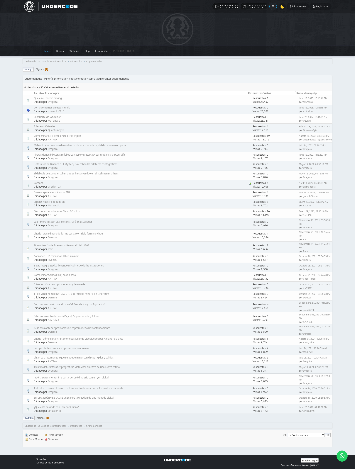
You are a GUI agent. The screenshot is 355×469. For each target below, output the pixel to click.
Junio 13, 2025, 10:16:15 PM (313, 107)
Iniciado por (52, 93)
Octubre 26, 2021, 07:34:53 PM (315, 256)
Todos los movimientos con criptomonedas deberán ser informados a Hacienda (78, 388)
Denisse (52, 237)
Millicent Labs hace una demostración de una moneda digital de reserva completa (80, 145)
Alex (305, 239)
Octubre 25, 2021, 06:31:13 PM (315, 265)
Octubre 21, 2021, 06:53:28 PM (315, 284)
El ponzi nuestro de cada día (49, 201)
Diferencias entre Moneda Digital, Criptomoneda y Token (66, 316)
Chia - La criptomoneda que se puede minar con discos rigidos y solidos (74, 357)
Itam (50, 249)
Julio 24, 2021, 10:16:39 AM (313, 348)
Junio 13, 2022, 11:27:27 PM (313, 154)
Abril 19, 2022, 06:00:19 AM (313, 183)
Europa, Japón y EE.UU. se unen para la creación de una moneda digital (74, 397)
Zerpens (306, 465)
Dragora (53, 101)
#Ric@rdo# (309, 342)
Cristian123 (54, 186)
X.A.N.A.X (53, 320)
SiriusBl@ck (54, 410)
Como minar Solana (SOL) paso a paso (55, 275)
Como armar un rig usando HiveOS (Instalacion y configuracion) (69, 304)
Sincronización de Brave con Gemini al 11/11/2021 (62, 245)
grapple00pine (310, 196)
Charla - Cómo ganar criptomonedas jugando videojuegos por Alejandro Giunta (78, 338)
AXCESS (307, 205)
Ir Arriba (28, 418)
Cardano (38, 183)
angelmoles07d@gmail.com (317, 139)
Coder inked (309, 278)
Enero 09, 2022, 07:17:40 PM (313, 211)
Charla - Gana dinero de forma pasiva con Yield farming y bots (68, 233)
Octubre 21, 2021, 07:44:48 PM (315, 275)
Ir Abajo (28, 69)
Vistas (267, 93)
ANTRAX (52, 139)
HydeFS (52, 259)
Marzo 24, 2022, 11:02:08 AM (314, 192)
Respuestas (255, 93)
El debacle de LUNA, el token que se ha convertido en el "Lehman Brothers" (76, 173)
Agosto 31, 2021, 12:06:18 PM (314, 338)
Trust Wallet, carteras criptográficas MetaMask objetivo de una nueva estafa (77, 367)
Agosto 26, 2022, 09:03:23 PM (314, 135)
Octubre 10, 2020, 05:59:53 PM (315, 397)
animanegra (309, 186)
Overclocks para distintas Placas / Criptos (57, 211)
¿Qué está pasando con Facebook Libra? (56, 407)
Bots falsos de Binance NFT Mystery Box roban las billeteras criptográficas (75, 164)
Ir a (284, 434)
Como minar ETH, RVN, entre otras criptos (57, 135)
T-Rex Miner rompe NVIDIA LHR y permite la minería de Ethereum (71, 293)
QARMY (315, 465)
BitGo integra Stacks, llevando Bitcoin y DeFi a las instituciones (69, 265)
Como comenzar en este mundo (52, 107)
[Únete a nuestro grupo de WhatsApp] (342, 456)
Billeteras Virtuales (44, 126)
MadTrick (307, 352)
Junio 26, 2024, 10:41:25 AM (313, 117)
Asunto (38, 93)
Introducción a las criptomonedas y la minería (59, 284)
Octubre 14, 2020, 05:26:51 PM (315, 388)
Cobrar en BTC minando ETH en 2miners (56, 256)
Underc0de (41, 459)
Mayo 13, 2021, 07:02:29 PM (313, 367)
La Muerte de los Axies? (47, 117)
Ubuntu (307, 120)
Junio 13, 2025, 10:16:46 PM (313, 98)
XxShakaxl (308, 101)
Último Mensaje (304, 93)
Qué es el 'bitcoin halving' (48, 98)
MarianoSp (54, 120)
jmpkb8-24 (308, 310)
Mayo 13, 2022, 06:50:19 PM (313, 164)
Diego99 (307, 361)
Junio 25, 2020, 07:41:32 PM (313, 407)
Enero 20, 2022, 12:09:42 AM (314, 201)
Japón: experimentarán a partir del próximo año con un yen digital (71, 377)
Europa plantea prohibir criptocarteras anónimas (61, 348)
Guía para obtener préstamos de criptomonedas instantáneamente (72, 328)
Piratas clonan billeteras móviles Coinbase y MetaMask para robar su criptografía (79, 154)
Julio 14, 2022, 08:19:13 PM (313, 145)
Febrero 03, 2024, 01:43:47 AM (315, 126)
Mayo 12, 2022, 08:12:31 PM (313, 173)
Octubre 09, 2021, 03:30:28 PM (315, 293)
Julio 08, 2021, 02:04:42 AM (313, 357)
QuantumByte (56, 130)
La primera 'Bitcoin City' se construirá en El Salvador (63, 221)
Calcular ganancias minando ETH (52, 192)
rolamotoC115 (56, 111)
